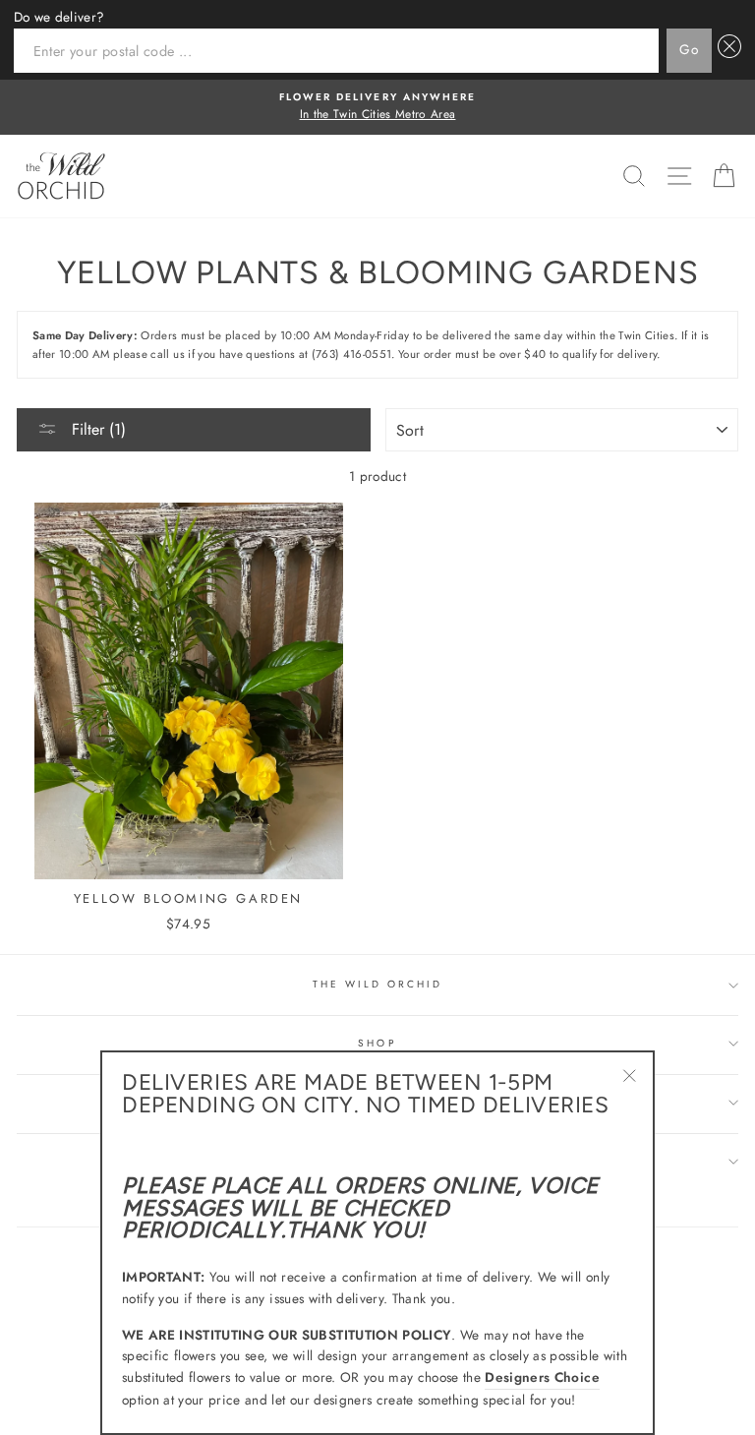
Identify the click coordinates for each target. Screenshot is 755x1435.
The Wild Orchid (378, 984)
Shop (377, 1043)
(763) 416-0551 (352, 354)
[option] (377, 107)
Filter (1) (96, 429)
